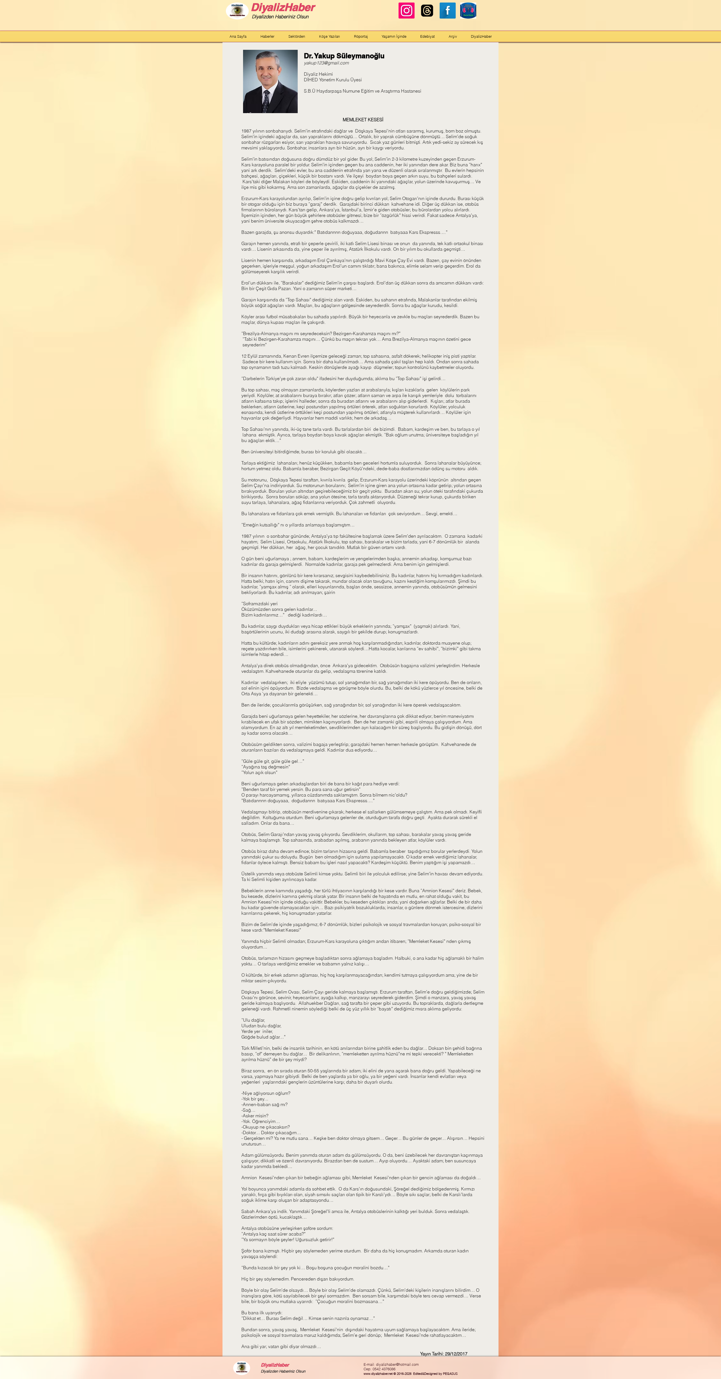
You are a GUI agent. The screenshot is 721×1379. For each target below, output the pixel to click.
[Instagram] (407, 11)
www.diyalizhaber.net (378, 1374)
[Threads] (427, 11)
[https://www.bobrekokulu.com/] (468, 11)
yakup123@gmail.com (326, 63)
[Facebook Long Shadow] (448, 11)
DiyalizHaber (282, 7)
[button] (267, 36)
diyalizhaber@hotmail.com (397, 1364)
